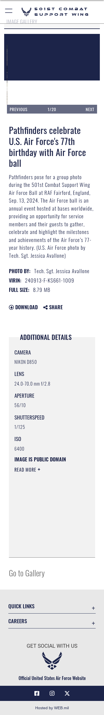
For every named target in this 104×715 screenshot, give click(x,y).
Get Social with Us (52, 646)
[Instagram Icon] (52, 693)
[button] (9, 11)
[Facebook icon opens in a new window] (37, 693)
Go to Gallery (27, 573)
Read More (26, 469)
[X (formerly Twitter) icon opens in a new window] (67, 693)
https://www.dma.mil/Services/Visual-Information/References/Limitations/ (48, 547)
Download (26, 307)
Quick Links (21, 606)
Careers (17, 621)
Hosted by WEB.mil (52, 708)
